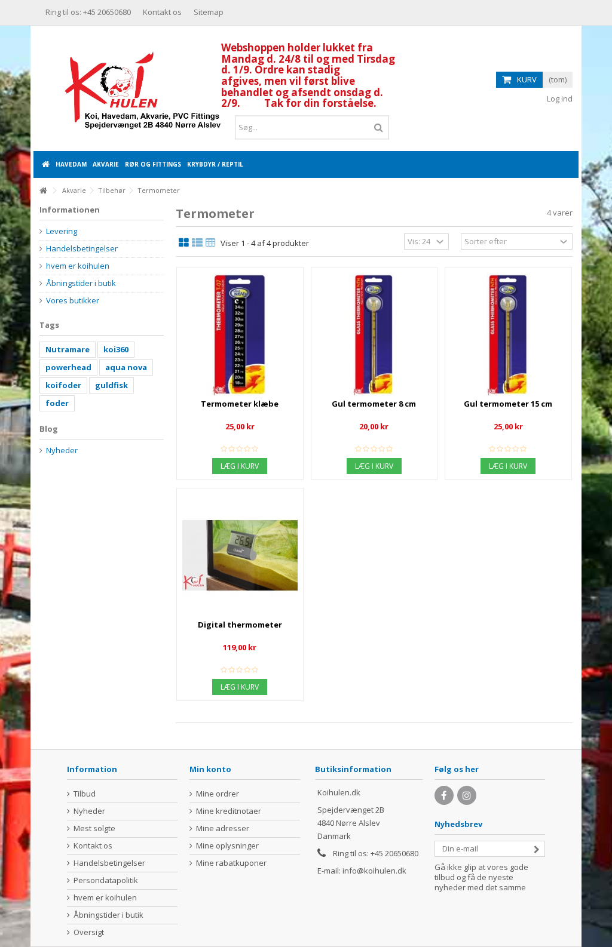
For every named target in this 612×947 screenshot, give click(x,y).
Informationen (69, 209)
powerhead (68, 367)
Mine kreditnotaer (228, 811)
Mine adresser (222, 828)
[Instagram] (466, 795)
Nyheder (62, 450)
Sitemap (209, 12)
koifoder (63, 385)
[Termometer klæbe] (240, 334)
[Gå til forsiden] (43, 190)
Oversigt (89, 932)
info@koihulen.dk (374, 870)
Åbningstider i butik (81, 283)
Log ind (559, 98)
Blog (48, 428)
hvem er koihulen (77, 266)
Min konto (210, 769)
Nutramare (67, 349)
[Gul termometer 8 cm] (374, 334)
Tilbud (85, 794)
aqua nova (126, 367)
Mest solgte (94, 828)
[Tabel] (211, 243)
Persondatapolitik (106, 880)
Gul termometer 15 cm (508, 403)
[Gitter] (184, 243)
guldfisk (111, 385)
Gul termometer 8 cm (374, 403)
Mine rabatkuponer (231, 863)
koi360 (115, 349)
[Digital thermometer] (240, 555)
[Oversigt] (197, 243)
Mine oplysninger (227, 846)
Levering (61, 231)
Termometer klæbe (240, 403)
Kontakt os (162, 12)
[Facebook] (444, 795)
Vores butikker (72, 301)
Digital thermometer (240, 624)
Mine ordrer (217, 794)
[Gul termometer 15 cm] (508, 334)
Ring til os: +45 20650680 (88, 12)
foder (57, 403)
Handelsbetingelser (82, 249)
